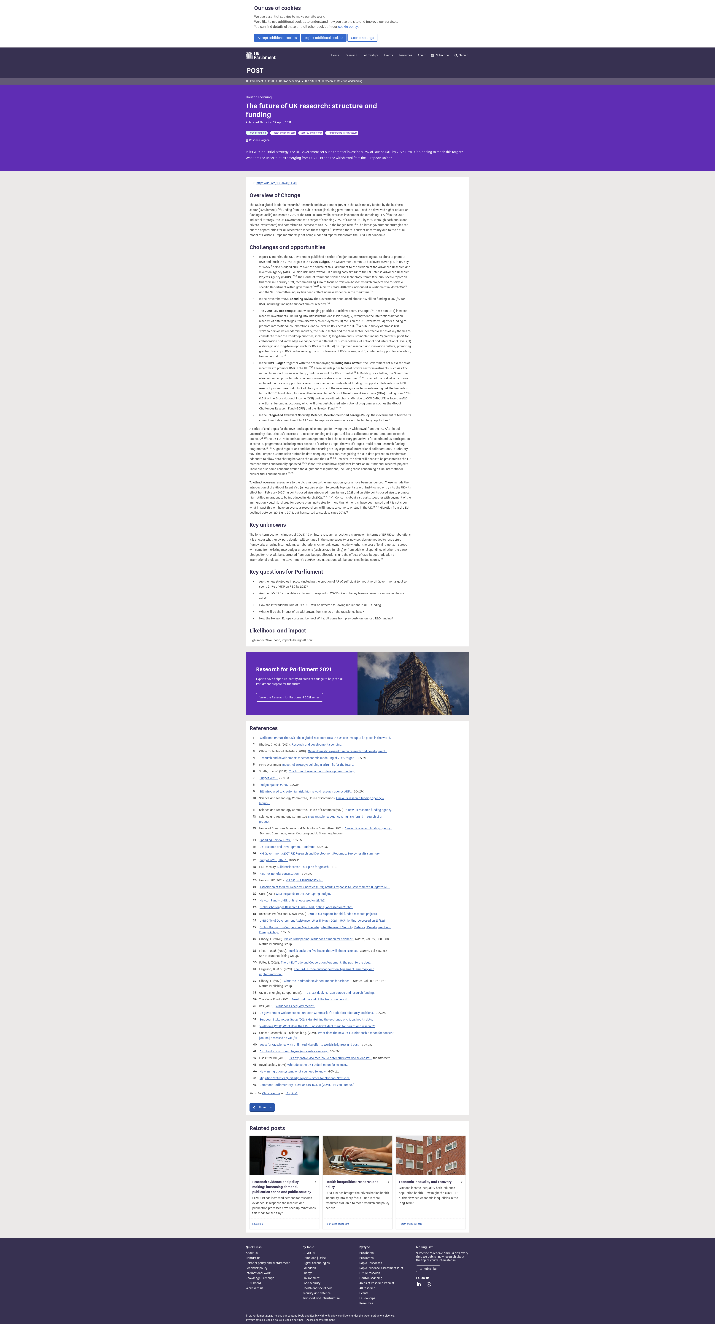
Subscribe (442, 55)
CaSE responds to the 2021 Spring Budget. (304, 894)
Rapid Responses (370, 1263)
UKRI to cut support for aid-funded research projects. (343, 914)
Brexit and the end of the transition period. (320, 999)
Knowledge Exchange (260, 1278)
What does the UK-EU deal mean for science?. (317, 1065)
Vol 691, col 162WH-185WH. (304, 880)
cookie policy (348, 27)
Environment (311, 1278)
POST (255, 70)
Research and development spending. (317, 744)
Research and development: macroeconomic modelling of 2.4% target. (307, 758)
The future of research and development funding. (322, 771)
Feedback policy (256, 1268)
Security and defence (317, 1293)
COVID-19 (309, 1253)
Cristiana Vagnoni (259, 140)
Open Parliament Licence (379, 1315)
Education (257, 1223)
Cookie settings (362, 38)
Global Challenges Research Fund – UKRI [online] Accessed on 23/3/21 (306, 907)
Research (351, 55)
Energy (307, 1273)
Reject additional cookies (324, 38)
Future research (369, 1273)
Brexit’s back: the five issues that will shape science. (323, 951)
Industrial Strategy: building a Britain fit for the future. (318, 764)
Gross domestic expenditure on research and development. (347, 751)
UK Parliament (254, 81)
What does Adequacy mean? (295, 1006)
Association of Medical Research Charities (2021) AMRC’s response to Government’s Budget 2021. (325, 887)
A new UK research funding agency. (369, 810)
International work (258, 1273)
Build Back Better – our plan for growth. (304, 867)
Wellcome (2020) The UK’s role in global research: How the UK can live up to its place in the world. (325, 738)
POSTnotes (366, 1258)
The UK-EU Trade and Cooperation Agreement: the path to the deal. (326, 962)
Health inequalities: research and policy (352, 1184)
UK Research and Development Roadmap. (288, 847)
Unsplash (292, 1093)
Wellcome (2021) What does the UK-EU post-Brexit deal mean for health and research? (317, 1026)
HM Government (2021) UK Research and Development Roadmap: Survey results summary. (320, 853)
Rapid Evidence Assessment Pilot (381, 1268)
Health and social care (337, 1223)
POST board (253, 1283)
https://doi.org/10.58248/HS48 (276, 183)
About (422, 55)
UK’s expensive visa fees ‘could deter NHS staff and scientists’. (330, 1058)
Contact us (253, 1258)
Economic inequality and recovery (425, 1182)
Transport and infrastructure (321, 1298)
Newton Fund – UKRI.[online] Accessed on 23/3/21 (293, 900)
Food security (311, 1283)
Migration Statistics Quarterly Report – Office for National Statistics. (305, 1078)
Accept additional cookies (277, 38)
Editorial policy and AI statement (268, 1263)
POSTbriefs (366, 1253)
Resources (405, 55)
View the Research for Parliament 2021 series (290, 697)
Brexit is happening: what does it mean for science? (319, 939)
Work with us (254, 1288)
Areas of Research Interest (376, 1283)
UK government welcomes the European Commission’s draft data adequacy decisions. (317, 1013)
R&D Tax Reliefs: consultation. (280, 873)
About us (252, 1253)
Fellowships (370, 55)
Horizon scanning (289, 81)
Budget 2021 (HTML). (274, 860)
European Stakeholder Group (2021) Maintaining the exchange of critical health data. (316, 1019)
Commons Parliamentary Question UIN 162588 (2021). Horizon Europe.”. (307, 1085)
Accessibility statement (320, 1320)
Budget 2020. (269, 778)
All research (367, 1288)
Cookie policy (274, 1320)
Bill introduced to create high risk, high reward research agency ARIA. (306, 791)
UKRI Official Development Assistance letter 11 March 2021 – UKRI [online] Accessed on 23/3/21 (322, 920)
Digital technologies (316, 1263)
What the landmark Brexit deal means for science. (318, 981)
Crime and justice (314, 1258)
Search (463, 55)
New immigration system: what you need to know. (293, 1071)
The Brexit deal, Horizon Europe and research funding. (339, 992)
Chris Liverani (271, 1093)
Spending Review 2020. (275, 840)
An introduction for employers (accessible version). (294, 1051)
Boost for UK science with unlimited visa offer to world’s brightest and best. (310, 1044)
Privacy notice (254, 1320)
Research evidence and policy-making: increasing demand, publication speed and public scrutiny (281, 1187)
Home (335, 55)
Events (388, 55)
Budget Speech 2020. (274, 785)
